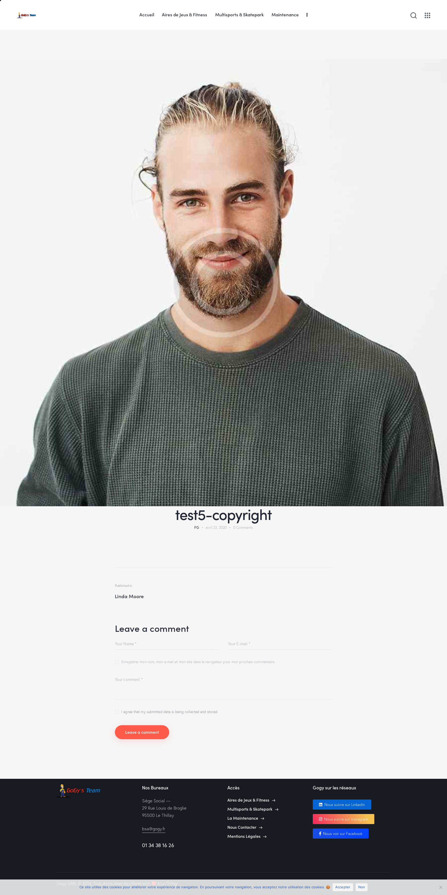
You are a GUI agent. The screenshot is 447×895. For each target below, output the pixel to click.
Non (361, 887)
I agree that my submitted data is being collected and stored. (169, 711)
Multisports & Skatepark (249, 809)
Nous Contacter (241, 827)
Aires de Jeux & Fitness (248, 800)
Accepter (343, 887)
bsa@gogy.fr (153, 828)
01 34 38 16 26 (158, 845)
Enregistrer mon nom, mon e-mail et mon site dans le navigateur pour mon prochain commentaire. (198, 661)
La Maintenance (242, 818)
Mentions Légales (243, 836)
